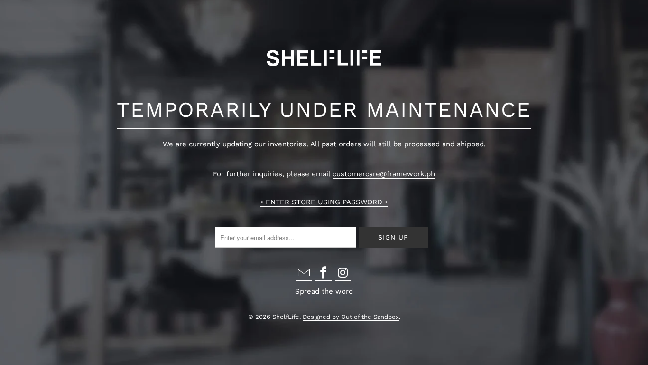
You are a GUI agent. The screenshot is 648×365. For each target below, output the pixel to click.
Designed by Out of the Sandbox (351, 316)
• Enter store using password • (324, 202)
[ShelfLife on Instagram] (343, 274)
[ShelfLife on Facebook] (323, 274)
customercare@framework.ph (384, 174)
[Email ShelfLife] (304, 274)
